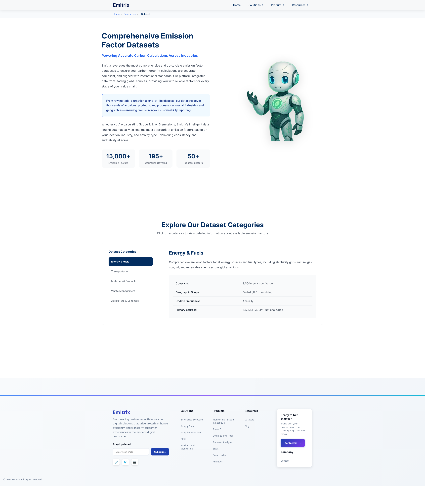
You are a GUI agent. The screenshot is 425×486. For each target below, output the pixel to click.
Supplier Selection (191, 432)
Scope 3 (217, 429)
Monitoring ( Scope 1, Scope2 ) (223, 421)
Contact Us (293, 443)
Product (277, 5)
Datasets (249, 419)
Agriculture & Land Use (125, 300)
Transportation (120, 271)
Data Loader (219, 455)
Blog (247, 426)
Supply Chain (188, 426)
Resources (300, 5)
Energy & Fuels (120, 261)
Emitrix (121, 5)
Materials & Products (123, 281)
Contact (285, 460)
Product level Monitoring (188, 447)
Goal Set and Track (223, 435)
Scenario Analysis (222, 442)
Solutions (256, 5)
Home (237, 5)
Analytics (218, 461)
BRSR (183, 439)
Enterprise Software (192, 419)
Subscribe (160, 451)
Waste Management (123, 291)
